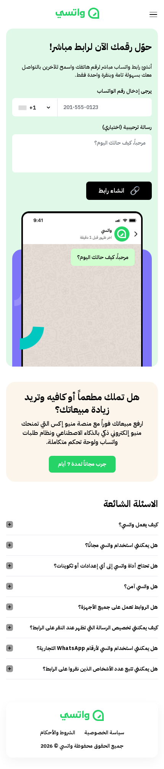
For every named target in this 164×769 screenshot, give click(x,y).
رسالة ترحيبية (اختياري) (127, 127)
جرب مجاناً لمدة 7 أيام (82, 464)
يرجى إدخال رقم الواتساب (124, 91)
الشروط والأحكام (57, 733)
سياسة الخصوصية (104, 733)
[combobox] (35, 107)
